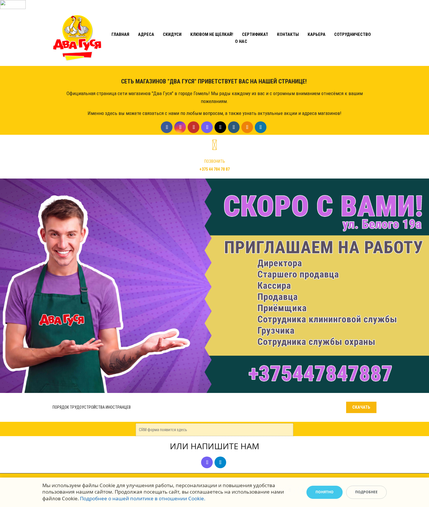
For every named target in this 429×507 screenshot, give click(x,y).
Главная (120, 34)
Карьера (316, 34)
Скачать (361, 407)
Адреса (146, 34)
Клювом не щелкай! (211, 34)
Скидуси (172, 34)
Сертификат (255, 34)
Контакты (288, 34)
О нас (241, 41)
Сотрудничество (352, 34)
